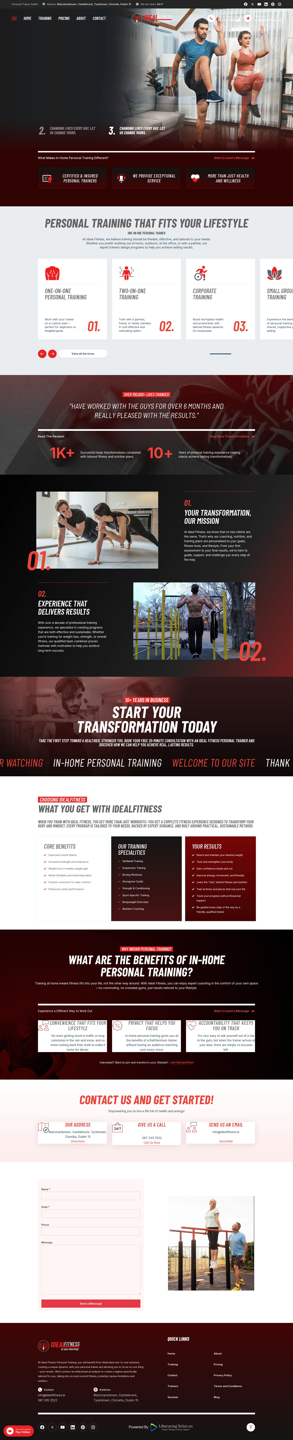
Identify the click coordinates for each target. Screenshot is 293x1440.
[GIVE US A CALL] (117, 1127)
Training (44, 18)
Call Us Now (152, 1142)
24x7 (160, 4)
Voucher (173, 1397)
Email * (45, 1206)
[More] (14, 18)
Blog (217, 1397)
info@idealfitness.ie (51, 1395)
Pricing (64, 18)
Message (46, 1242)
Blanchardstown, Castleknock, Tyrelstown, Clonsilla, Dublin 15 (94, 4)
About (81, 18)
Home (27, 18)
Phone (45, 1224)
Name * (45, 1189)
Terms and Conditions (228, 1386)
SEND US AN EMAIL (226, 1124)
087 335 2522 (47, 1400)
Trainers (173, 1386)
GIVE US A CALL (152, 1124)
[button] (220, 353)
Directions (78, 1141)
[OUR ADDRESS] (43, 1127)
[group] (72, 299)
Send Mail (226, 1141)
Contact (99, 18)
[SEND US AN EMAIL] (191, 1127)
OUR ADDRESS (77, 1124)
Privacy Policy (223, 1375)
